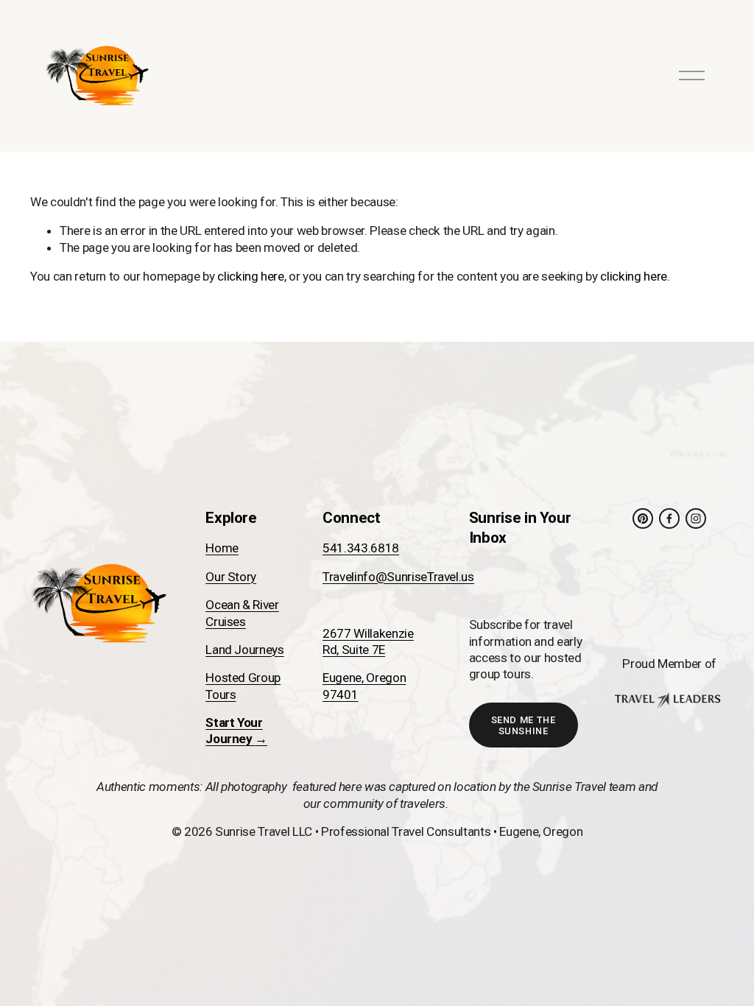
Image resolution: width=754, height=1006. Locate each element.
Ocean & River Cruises (242, 612)
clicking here (250, 276)
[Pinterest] (643, 518)
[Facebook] (669, 518)
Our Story (230, 576)
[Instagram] (696, 518)
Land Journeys (244, 649)
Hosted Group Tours (243, 685)
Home (222, 548)
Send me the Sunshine (523, 725)
